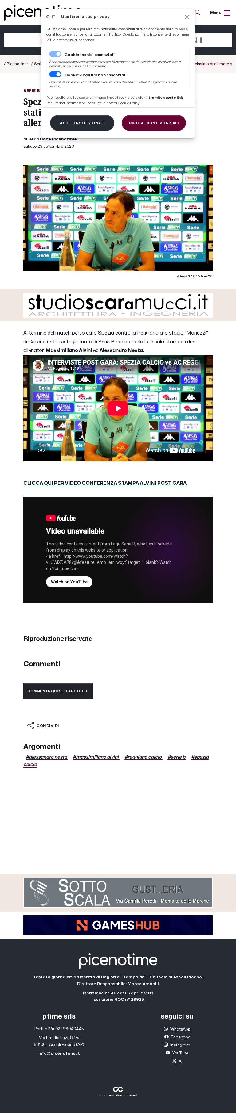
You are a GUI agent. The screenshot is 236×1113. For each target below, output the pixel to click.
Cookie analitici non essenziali (96, 75)
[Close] (187, 17)
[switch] (55, 74)
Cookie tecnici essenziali (90, 55)
